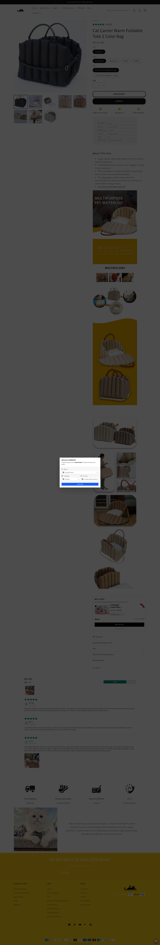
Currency (85, 476)
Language (66, 476)
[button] (80, 472)
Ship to (66, 469)
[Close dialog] (99, 459)
